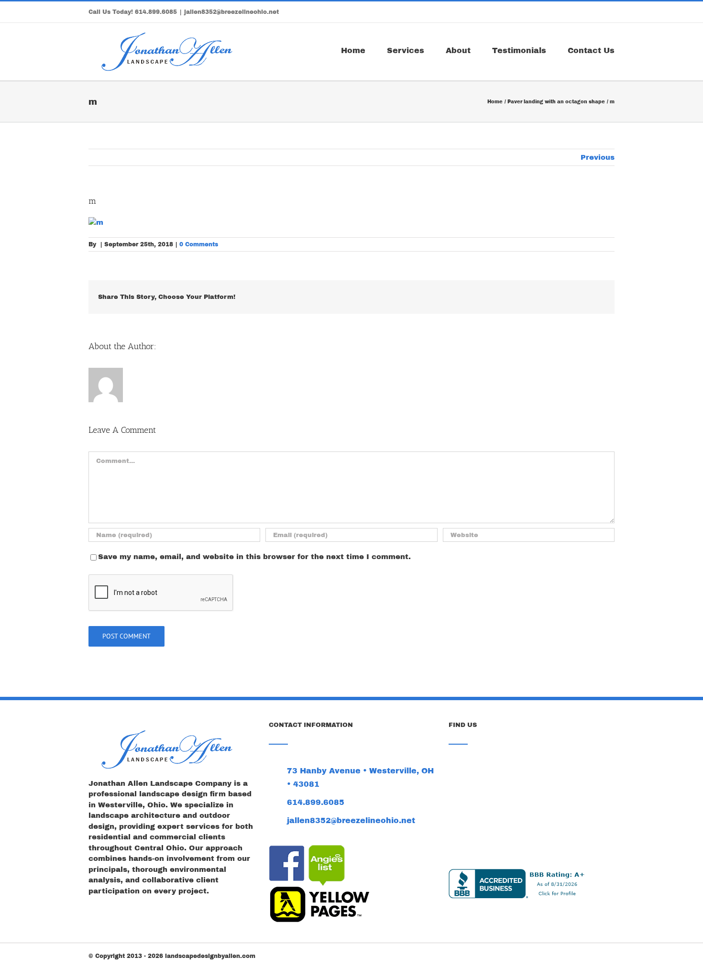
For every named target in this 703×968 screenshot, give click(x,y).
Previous (598, 157)
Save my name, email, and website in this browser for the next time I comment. (254, 557)
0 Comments (198, 244)
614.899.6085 (156, 12)
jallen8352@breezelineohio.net (231, 12)
